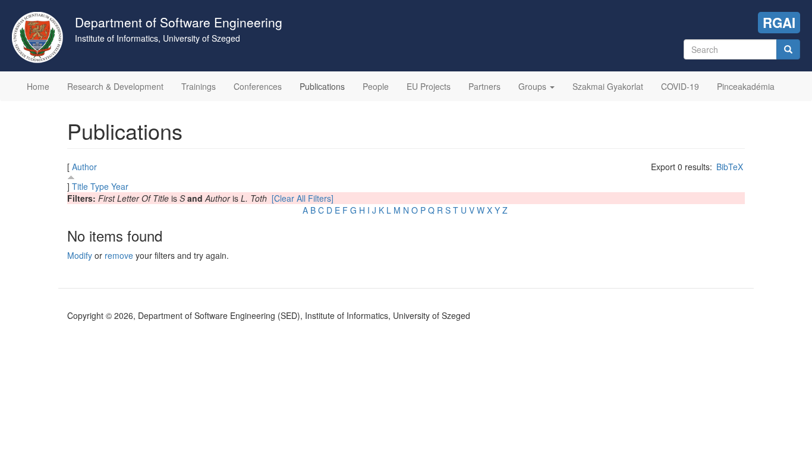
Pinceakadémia (746, 86)
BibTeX (729, 167)
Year (119, 186)
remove (119, 255)
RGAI (779, 22)
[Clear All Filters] (302, 198)
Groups (533, 86)
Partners (484, 86)
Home (38, 86)
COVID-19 (680, 86)
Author (84, 167)
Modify (79, 255)
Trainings (198, 86)
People (376, 86)
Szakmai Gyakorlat (607, 86)
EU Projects (429, 86)
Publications (322, 86)
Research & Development (115, 86)
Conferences (258, 86)
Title (80, 186)
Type (99, 186)
